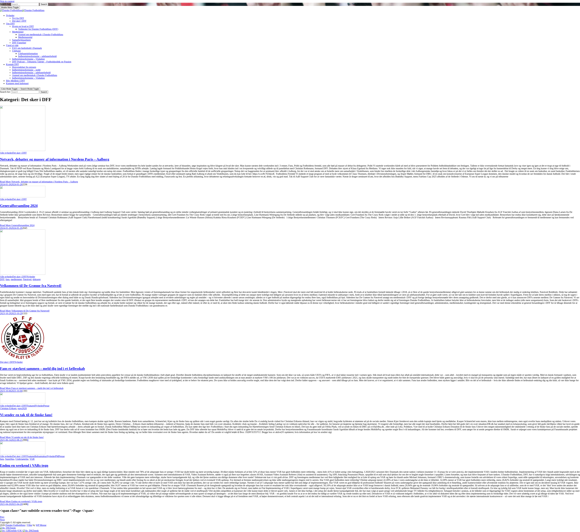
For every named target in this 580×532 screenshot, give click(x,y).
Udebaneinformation (28, 53)
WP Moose (41, 525)
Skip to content (7, 1)
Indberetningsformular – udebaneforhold (37, 56)
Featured (31, 405)
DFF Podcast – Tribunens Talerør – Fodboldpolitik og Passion (41, 61)
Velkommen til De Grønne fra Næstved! (30, 286)
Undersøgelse (21, 459)
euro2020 (22, 408)
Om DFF (10, 23)
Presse (46, 405)
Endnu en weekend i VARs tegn (24, 465)
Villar (29, 525)
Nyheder (10, 15)
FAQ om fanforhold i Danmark (27, 48)
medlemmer (16, 279)
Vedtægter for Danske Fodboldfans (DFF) (38, 29)
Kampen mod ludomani (17, 83)
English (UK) (16, 530)
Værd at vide (12, 45)
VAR (32, 459)
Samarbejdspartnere (21, 40)
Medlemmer (18, 31)
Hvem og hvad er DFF (23, 26)
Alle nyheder (6, 153)
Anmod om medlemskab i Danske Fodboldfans (40, 34)
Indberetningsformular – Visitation (28, 59)
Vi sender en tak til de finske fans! (26, 415)
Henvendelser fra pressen (24, 67)
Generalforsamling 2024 (19, 206)
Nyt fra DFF (18, 18)
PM (57, 456)
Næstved (27, 279)
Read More (39, 181)
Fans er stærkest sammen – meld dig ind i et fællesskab (42, 368)
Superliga (9, 459)
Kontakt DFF (12, 64)
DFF (2, 279)
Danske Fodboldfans (15, 525)
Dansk (13, 528)
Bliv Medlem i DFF (15, 80)
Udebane (16, 51)
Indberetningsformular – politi (26, 70)
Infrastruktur (41, 456)
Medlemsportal (25, 37)
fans (8, 279)
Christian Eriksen (8, 408)
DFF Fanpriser (19, 42)
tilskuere (37, 279)
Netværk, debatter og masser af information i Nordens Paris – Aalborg (54, 159)
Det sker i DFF (19, 21)
